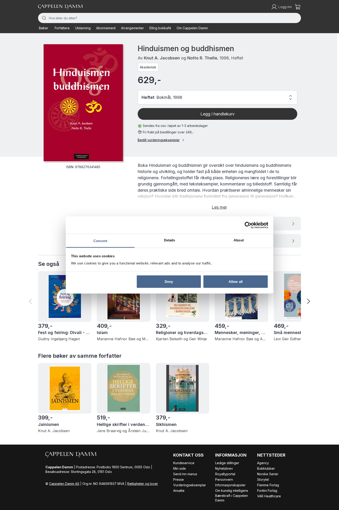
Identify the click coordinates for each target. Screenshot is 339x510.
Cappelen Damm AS (64, 484)
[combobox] (169, 18)
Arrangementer (132, 28)
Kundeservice (183, 463)
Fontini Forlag (267, 490)
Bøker (43, 28)
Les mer (219, 207)
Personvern (224, 479)
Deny (169, 281)
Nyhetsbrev (224, 468)
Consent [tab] (100, 241)
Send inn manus (185, 474)
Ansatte (178, 490)
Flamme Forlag (268, 485)
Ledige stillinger (227, 463)
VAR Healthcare (269, 496)
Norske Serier (267, 474)
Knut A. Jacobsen (162, 58)
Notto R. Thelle (202, 58)
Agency (263, 463)
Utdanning (83, 28)
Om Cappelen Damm (192, 28)
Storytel (263, 479)
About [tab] (239, 240)
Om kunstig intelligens (231, 490)
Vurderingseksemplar (189, 485)
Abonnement (106, 28)
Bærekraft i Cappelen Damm (231, 498)
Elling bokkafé (160, 28)
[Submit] (43, 18)
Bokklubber (266, 468)
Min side (179, 468)
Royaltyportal (225, 474)
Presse (178, 479)
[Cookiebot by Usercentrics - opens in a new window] (248, 225)
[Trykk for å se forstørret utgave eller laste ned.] (83, 102)
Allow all (236, 281)
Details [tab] (169, 240)
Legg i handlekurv (217, 113)
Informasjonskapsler (230, 485)
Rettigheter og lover (142, 484)
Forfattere (62, 28)
